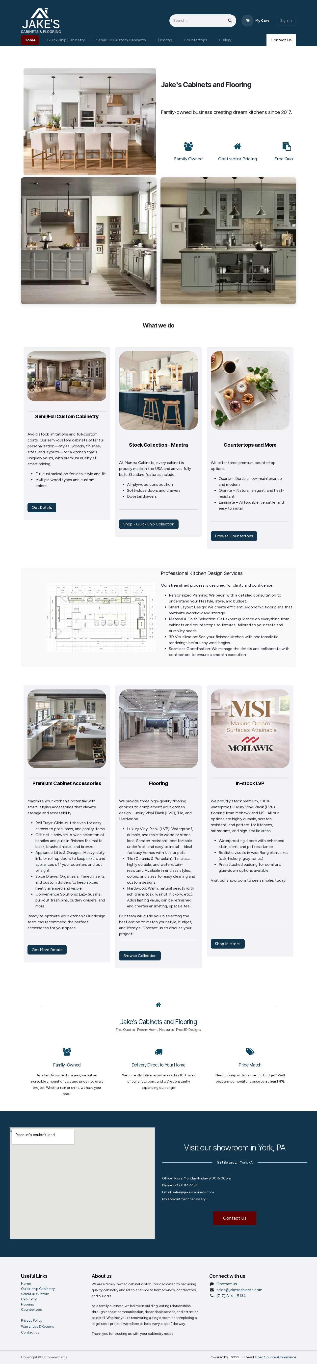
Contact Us (281, 40)
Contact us (226, 1284)
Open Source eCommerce (275, 1357)
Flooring (27, 1304)
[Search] (230, 20)
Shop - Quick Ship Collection (148, 524)
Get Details (42, 507)
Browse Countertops (234, 536)
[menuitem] (30, 40)
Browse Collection (140, 955)
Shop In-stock (227, 943)
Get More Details (47, 949)
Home (26, 1284)
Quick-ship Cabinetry (38, 1289)
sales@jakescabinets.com (239, 1289)
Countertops (31, 1310)
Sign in (286, 20)
